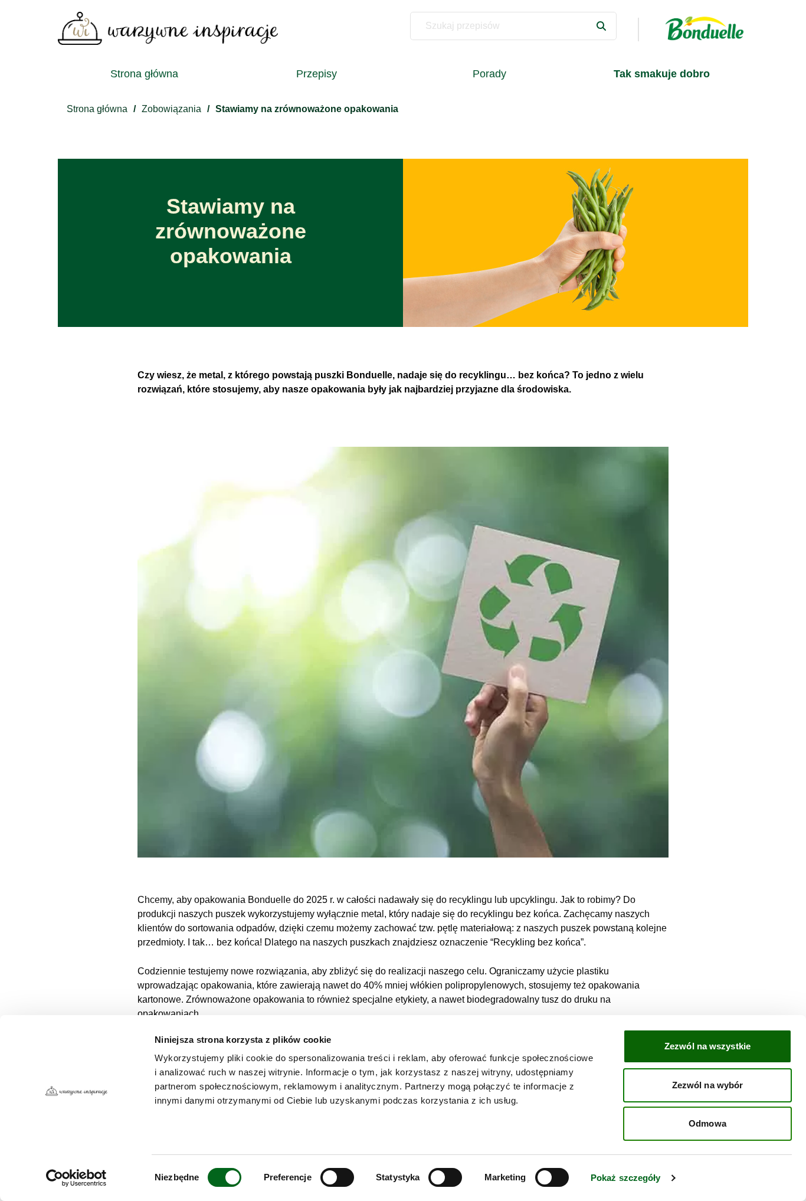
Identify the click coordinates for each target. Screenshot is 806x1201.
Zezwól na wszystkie (707, 1046)
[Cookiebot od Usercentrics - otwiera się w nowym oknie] (76, 1178)
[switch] (337, 1177)
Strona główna (144, 74)
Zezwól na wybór (707, 1085)
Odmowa (707, 1123)
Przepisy (316, 74)
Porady (489, 74)
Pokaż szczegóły (626, 1178)
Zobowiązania (171, 109)
